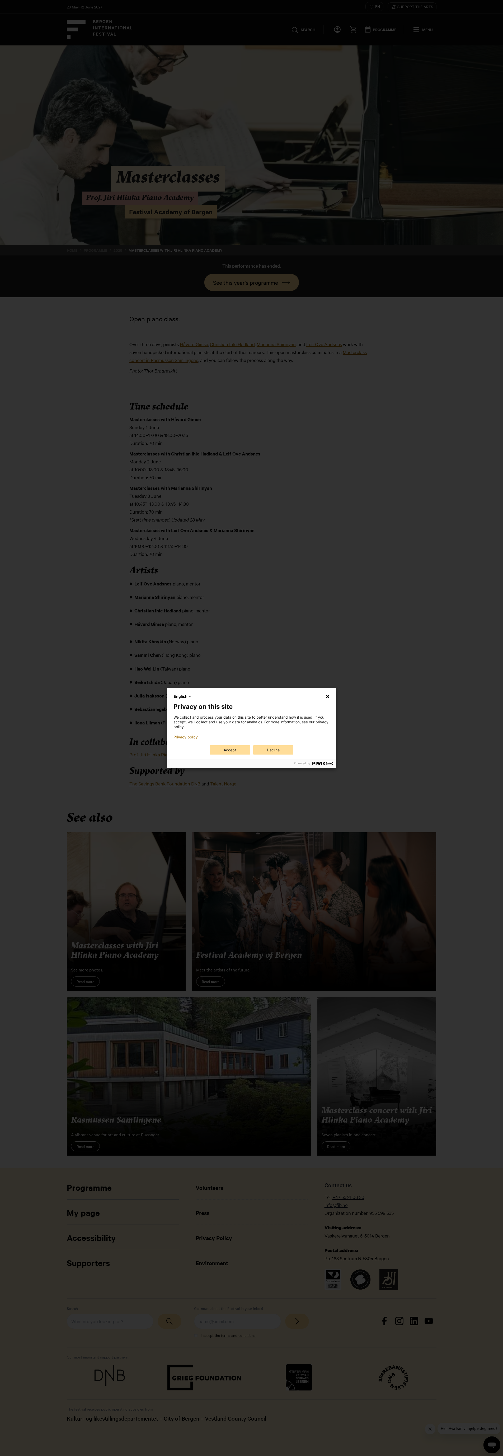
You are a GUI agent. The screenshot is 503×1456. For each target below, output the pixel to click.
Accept (230, 750)
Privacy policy (185, 737)
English (180, 696)
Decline (273, 750)
